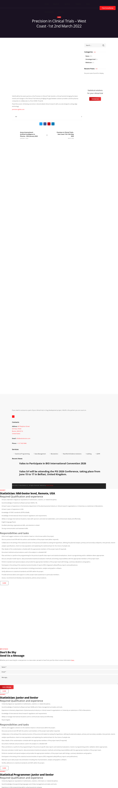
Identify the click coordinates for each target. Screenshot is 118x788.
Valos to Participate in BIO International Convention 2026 (52, 463)
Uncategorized (90, 59)
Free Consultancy (107, 8)
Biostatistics (54, 454)
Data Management (40, 454)
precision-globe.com (18, 109)
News (59, 17)
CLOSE (4, 583)
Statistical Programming (22, 454)
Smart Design (49, 485)
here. (72, 660)
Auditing (89, 454)
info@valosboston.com (23, 438)
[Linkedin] (13, 416)
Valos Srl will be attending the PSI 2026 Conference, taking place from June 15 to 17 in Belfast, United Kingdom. (59, 473)
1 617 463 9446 (22, 443)
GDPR (98, 454)
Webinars (88, 62)
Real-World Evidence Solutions (72, 454)
